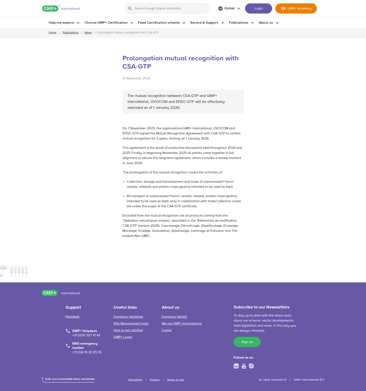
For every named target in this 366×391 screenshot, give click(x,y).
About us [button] (266, 23)
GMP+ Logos (123, 337)
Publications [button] (238, 23)
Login (259, 8)
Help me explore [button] (61, 23)
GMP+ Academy (299, 8)
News (88, 32)
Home (53, 32)
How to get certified (128, 330)
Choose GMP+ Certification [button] (106, 23)
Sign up (247, 342)
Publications (70, 32)
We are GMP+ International (182, 323)
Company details (174, 317)
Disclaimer (135, 379)
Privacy (154, 379)
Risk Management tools (131, 323)
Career (167, 330)
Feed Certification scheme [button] (159, 23)
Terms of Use (175, 379)
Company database (128, 317)
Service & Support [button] (204, 23)
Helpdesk (72, 317)
